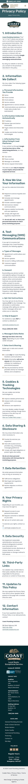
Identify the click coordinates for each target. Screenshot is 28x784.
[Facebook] (11, 749)
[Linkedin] (17, 749)
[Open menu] (25, 5)
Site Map (8, 741)
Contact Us (8, 738)
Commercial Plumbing (12, 733)
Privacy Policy (16, 773)
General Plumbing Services (13, 722)
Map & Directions (13, 687)
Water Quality (9, 730)
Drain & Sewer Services (12, 725)
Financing (8, 736)
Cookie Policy (6, 773)
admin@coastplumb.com (10, 325)
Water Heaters (9, 727)
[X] (14, 749)
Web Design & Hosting (11, 780)
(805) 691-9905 (7, 627)
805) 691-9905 (13, 713)
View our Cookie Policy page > (12, 417)
